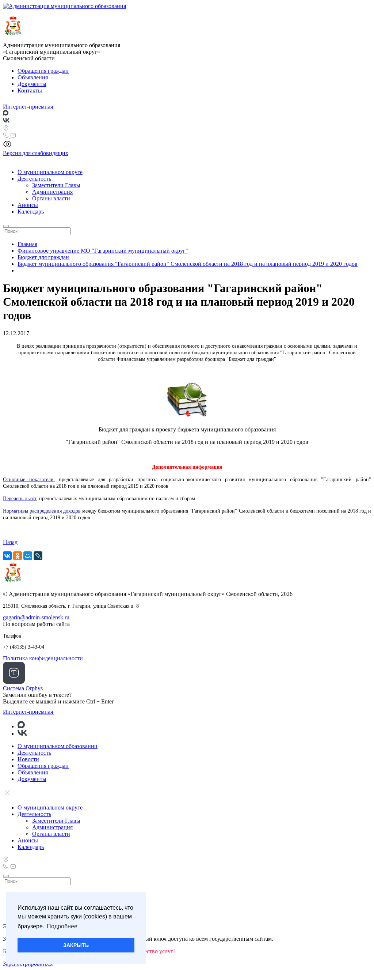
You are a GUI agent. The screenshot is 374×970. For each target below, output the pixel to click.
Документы (32, 84)
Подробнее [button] (62, 926)
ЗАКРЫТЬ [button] (76, 945)
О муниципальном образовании (58, 746)
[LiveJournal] (38, 555)
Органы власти (51, 198)
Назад (10, 542)
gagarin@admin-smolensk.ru (36, 617)
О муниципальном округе (50, 172)
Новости (28, 759)
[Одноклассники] (17, 555)
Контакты (30, 90)
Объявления (33, 77)
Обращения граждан (43, 71)
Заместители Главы (56, 185)
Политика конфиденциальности (43, 658)
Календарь (31, 211)
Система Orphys (23, 688)
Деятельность (34, 178)
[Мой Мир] (27, 555)
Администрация (52, 192)
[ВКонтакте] (7, 555)
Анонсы (28, 205)
